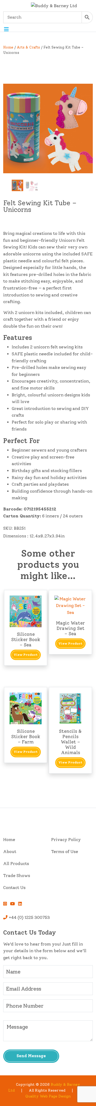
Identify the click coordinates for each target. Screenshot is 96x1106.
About (9, 851)
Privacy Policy (66, 839)
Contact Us (14, 887)
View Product (26, 655)
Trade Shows (16, 875)
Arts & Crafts (28, 47)
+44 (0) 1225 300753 (28, 917)
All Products (16, 863)
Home (8, 47)
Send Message (31, 1055)
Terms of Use (64, 851)
